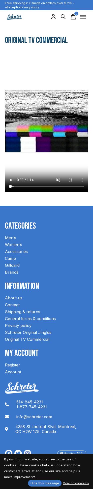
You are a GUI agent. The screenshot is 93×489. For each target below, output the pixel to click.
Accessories (16, 251)
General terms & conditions (30, 318)
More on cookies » (76, 483)
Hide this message (45, 483)
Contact (12, 304)
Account (13, 371)
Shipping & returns (22, 311)
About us (13, 297)
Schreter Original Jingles (28, 332)
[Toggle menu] (83, 17)
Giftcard (12, 265)
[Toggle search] (63, 17)
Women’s (13, 244)
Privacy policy (18, 325)
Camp (10, 258)
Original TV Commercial (27, 339)
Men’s (10, 237)
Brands (11, 272)
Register (12, 364)
